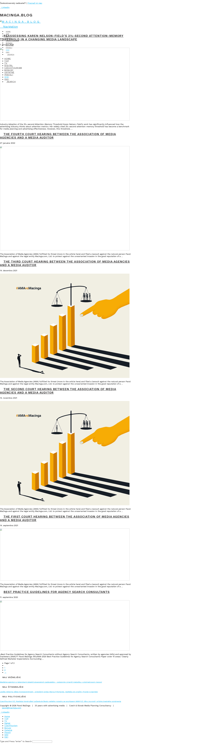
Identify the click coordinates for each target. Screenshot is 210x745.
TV (5, 721)
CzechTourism (11, 725)
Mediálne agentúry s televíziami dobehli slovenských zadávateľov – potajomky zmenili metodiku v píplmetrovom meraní (51, 682)
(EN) (6, 735)
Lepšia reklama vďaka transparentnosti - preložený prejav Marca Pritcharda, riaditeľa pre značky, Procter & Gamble (49, 692)
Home (7, 716)
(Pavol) (7, 732)
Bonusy (7, 728)
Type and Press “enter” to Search (16, 741)
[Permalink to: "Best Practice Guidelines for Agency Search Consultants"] (65, 650)
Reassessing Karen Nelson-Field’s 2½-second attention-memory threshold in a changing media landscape (61, 37)
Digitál (7, 723)
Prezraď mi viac (35, 3)
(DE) (6, 737)
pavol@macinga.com (11, 708)
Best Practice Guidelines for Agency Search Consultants (57, 592)
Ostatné (8, 730)
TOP (6, 719)
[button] (9, 26)
